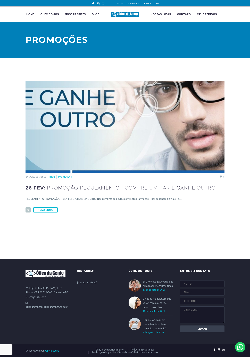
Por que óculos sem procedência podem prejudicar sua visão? (154, 324)
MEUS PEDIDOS (207, 14)
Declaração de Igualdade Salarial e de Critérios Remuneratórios (125, 352)
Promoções (65, 176)
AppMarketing (52, 350)
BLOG (95, 14)
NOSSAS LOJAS (161, 14)
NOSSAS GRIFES (75, 14)
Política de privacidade (142, 349)
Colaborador (133, 3)
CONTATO (184, 14)
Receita (120, 3)
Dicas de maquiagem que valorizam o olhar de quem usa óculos (157, 303)
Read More (45, 209)
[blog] (223, 352)
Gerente (147, 3)
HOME (30, 14)
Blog (52, 176)
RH (157, 3)
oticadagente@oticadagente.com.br (47, 306)
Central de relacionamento (110, 349)
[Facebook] (93, 3)
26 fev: (120, 188)
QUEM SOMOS (49, 14)
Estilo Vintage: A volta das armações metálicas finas (158, 283)
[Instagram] (98, 3)
